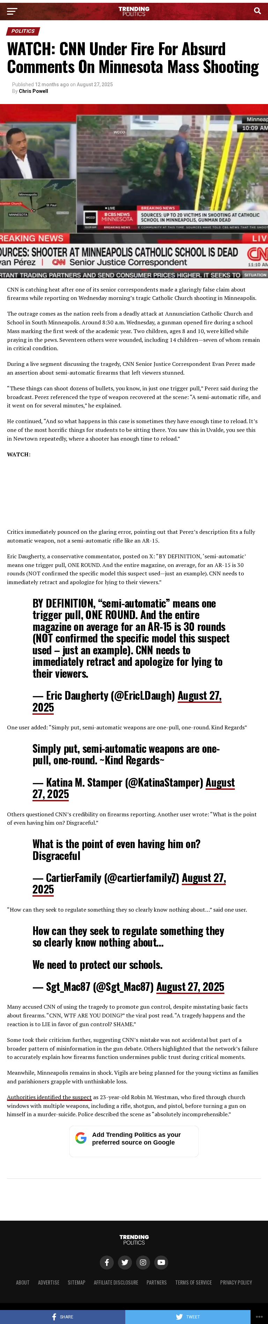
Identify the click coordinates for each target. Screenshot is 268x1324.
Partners (157, 1282)
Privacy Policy (236, 1282)
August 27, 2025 (190, 986)
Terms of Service (193, 1282)
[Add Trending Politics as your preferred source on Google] (134, 1155)
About (23, 1282)
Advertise (48, 1282)
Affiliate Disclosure (116, 1282)
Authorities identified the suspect (49, 1097)
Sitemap (76, 1282)
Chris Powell (33, 91)
